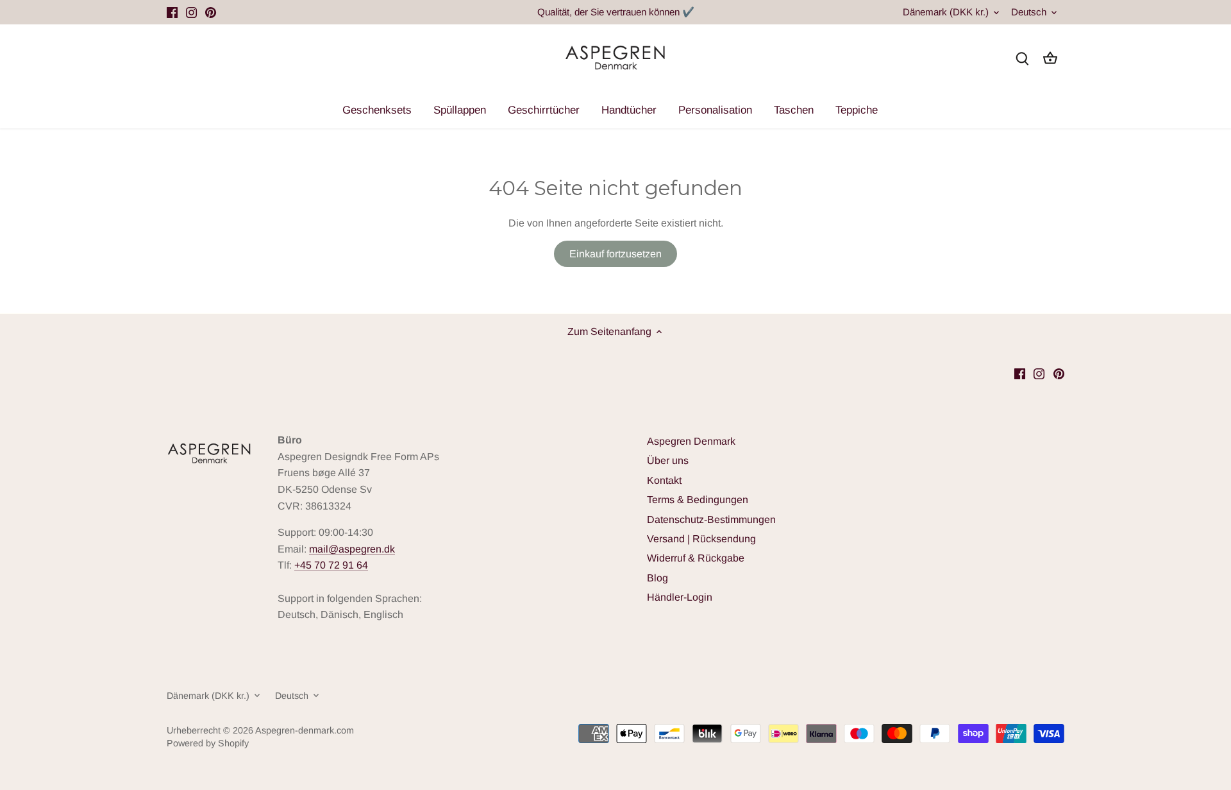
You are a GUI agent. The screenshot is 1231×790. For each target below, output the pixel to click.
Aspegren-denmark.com (304, 730)
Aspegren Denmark (691, 441)
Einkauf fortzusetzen (615, 253)
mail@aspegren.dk (352, 549)
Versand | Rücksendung (701, 538)
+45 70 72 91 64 (331, 565)
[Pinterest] (210, 12)
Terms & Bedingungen (697, 499)
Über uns (668, 460)
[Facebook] (172, 12)
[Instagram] (191, 12)
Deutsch (1028, 11)
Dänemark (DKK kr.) (946, 11)
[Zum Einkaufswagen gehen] (1050, 58)
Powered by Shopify (208, 743)
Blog (657, 577)
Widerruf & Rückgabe (695, 558)
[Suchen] (1022, 58)
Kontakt (664, 480)
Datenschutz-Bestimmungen (711, 519)
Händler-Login (679, 597)
